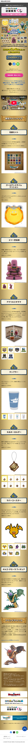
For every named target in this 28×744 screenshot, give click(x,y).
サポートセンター (7, 738)
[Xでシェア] (14, 732)
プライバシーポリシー (21, 736)
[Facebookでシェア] (11, 732)
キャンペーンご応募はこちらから (10, 640)
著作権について (7, 736)
